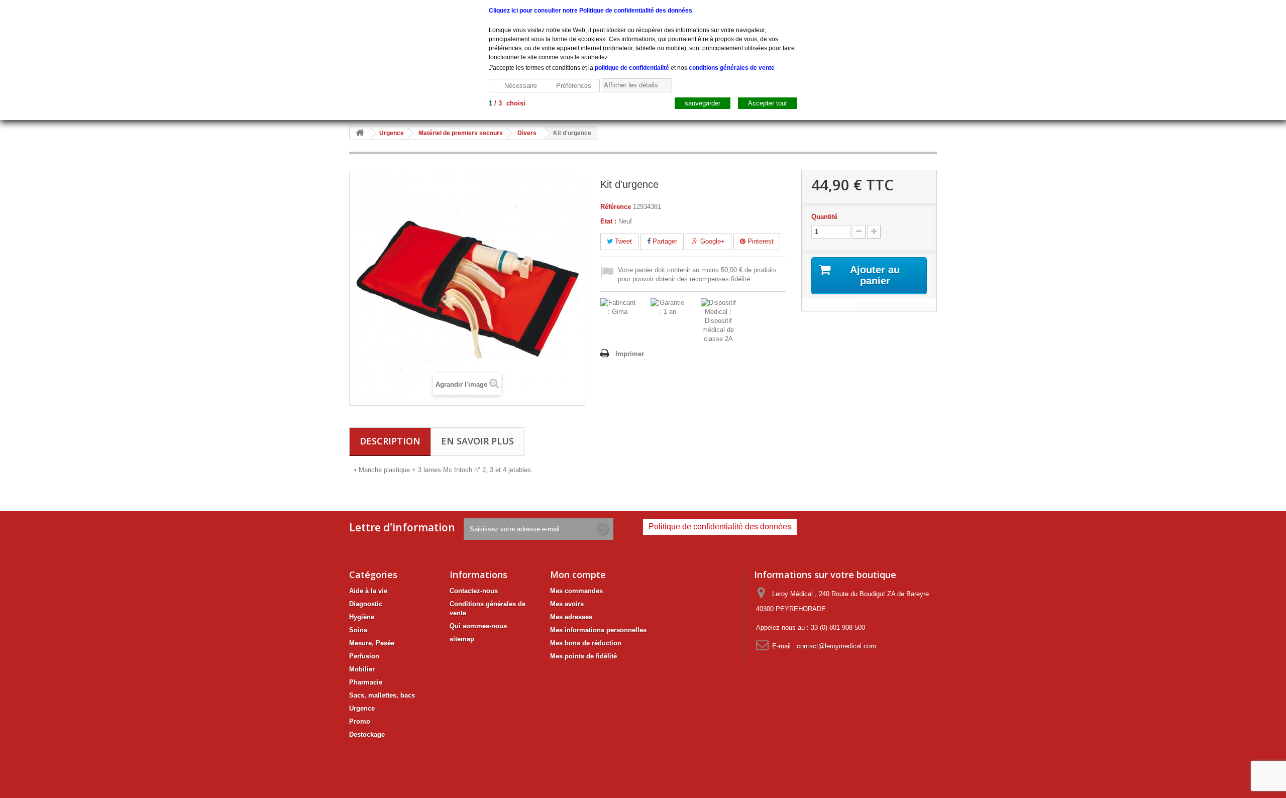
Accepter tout (767, 103)
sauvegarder (702, 103)
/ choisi (507, 103)
